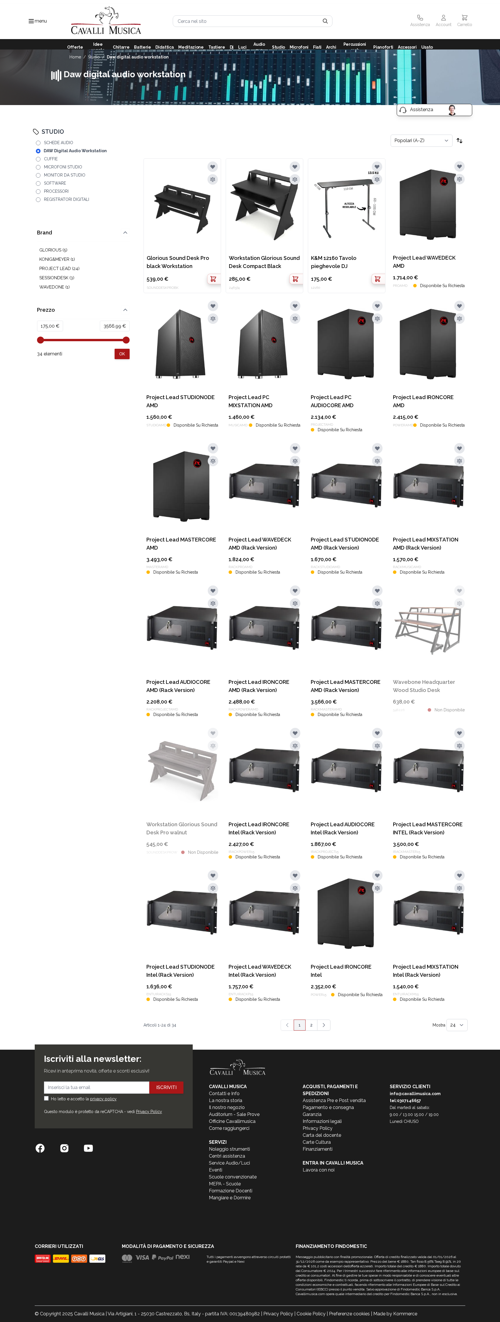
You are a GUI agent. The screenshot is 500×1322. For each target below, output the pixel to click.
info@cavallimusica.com (415, 1093)
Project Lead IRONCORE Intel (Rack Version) (259, 828)
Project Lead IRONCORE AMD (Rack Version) (259, 686)
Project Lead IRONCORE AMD (423, 401)
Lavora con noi (318, 1170)
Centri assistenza (227, 1156)
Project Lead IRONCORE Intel (341, 971)
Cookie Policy (311, 1314)
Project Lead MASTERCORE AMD (181, 544)
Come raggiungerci (229, 1128)
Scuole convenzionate (233, 1177)
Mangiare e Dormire (230, 1197)
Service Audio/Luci (229, 1163)
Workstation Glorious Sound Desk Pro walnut (181, 828)
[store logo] (106, 21)
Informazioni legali (322, 1121)
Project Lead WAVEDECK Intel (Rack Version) (260, 971)
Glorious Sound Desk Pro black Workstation (178, 262)
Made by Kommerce (395, 1314)
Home (75, 57)
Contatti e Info (224, 1093)
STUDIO (94, 57)
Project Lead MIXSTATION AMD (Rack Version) (425, 544)
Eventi (215, 1170)
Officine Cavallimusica (232, 1121)
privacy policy (103, 1099)
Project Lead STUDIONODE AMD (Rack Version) (345, 544)
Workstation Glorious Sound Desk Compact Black (264, 262)
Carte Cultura (317, 1142)
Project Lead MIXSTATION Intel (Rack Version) (425, 971)
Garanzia (312, 1114)
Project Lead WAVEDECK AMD (424, 262)
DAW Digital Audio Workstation (138, 57)
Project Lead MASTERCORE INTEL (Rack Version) (428, 828)
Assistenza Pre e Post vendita (334, 1100)
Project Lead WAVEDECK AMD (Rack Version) (260, 544)
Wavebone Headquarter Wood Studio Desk (424, 686)
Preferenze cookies (349, 1314)
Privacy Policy (149, 1111)
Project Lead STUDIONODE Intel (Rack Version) (180, 971)
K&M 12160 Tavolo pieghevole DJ (333, 262)
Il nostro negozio (227, 1107)
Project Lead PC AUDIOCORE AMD (332, 401)
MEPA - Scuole (225, 1184)
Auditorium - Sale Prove (234, 1114)
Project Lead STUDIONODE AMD (180, 401)
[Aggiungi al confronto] (212, 179)
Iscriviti (166, 1087)
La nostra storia (225, 1100)
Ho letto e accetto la (84, 1099)
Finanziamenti (317, 1149)
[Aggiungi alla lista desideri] (212, 166)
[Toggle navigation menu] (31, 21)
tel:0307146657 (405, 1100)
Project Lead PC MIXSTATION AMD (251, 401)
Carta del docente (322, 1135)
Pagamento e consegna (328, 1107)
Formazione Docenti (230, 1191)
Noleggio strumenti (229, 1149)
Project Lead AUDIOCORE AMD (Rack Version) (178, 686)
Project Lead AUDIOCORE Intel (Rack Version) (343, 828)
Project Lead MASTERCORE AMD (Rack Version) (345, 686)
